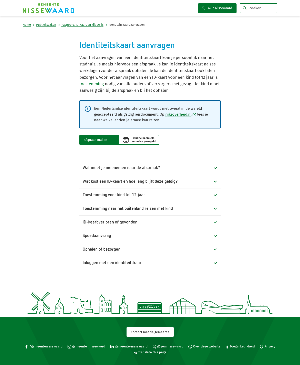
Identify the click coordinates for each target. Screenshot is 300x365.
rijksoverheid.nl (180, 114)
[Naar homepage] (48, 8)
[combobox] (258, 8)
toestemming (91, 83)
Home (27, 25)
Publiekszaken (46, 25)
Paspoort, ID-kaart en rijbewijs (82, 25)
